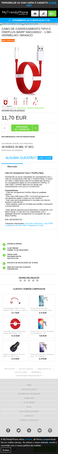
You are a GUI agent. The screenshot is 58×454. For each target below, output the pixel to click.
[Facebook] (8, 430)
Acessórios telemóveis (34, 223)
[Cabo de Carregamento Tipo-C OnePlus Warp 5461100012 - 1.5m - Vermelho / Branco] (29, 96)
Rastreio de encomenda (29, 394)
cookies (28, 439)
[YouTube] (40, 430)
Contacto (29, 416)
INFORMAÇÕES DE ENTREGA (13, 110)
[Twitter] (19, 430)
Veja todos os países (29, 411)
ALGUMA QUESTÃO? (28, 157)
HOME (29, 385)
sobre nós (29, 398)
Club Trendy (29, 402)
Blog (29, 407)
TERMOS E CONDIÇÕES (29, 420)
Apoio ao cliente (29, 389)
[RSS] (29, 430)
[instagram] (50, 430)
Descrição (12, 166)
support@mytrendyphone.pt (29, 376)
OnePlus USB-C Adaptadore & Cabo (29, 225)
